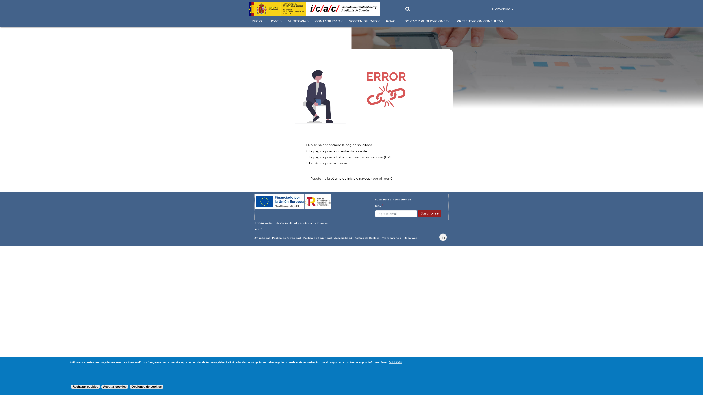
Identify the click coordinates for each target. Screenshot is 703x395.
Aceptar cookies (115, 386)
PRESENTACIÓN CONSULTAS (480, 21)
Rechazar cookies (85, 386)
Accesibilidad (343, 237)
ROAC (390, 21)
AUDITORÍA (297, 21)
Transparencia (391, 237)
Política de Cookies (367, 237)
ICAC (274, 21)
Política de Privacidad (286, 237)
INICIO (257, 21)
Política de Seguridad (317, 237)
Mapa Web (410, 237)
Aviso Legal (262, 237)
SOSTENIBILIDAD (363, 21)
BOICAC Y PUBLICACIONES (425, 21)
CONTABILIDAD (327, 21)
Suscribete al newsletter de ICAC (393, 202)
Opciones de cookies (146, 386)
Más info (395, 362)
